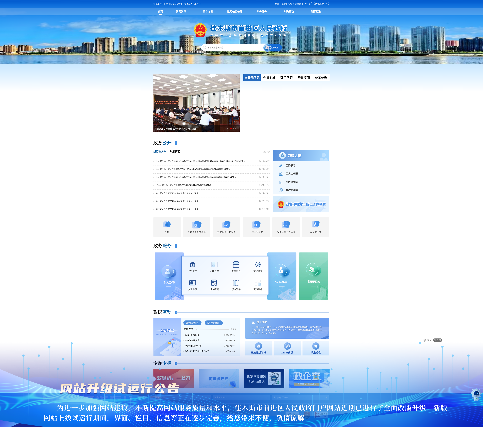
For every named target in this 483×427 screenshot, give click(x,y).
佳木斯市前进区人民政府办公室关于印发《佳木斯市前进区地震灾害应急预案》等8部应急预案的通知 (200, 161)
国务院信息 (252, 77)
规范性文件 (159, 151)
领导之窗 (208, 11)
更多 (265, 152)
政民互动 (289, 11)
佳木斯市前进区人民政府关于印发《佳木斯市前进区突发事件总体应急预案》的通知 (193, 169)
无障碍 (298, 4)
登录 (284, 4)
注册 (290, 4)
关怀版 (308, 4)
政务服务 (262, 11)
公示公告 (321, 77)
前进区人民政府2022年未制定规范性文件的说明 (177, 201)
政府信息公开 (234, 11)
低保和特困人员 (192, 340)
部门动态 (286, 77)
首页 (160, 11)
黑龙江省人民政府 (174, 4)
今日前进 (269, 77)
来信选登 (188, 329)
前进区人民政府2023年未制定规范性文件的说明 (177, 193)
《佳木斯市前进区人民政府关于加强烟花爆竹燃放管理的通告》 (184, 185)
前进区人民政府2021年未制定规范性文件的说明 (177, 209)
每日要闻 (304, 77)
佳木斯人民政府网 (192, 4)
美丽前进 (316, 11)
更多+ (233, 329)
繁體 (277, 4)
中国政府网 (158, 4)
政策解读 (175, 151)
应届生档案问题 (192, 335)
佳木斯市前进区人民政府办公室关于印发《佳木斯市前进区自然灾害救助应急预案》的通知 (196, 177)
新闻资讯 (181, 11)
